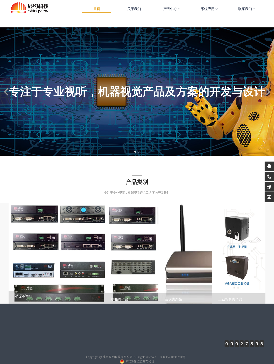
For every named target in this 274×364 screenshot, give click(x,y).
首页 (96, 9)
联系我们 (245, 9)
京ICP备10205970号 (173, 357)
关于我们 (134, 9)
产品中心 (170, 9)
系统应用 (208, 9)
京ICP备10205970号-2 (139, 361)
